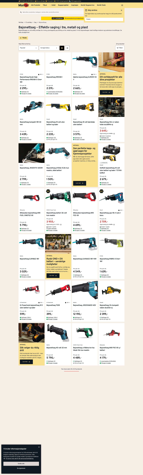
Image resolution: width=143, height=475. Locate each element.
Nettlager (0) (105, 138)
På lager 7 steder (106, 230)
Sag (35, 22)
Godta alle (21, 464)
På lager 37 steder (26, 139)
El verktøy (29, 22)
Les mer (104, 92)
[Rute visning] (62, 48)
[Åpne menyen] (122, 5)
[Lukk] (39, 447)
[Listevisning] (67, 48)
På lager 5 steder (53, 319)
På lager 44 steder (26, 230)
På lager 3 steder (106, 139)
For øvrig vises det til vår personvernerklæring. (20, 458)
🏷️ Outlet (52, 5)
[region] (21, 459)
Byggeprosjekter (63, 5)
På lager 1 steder (26, 184)
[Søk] (20, 12)
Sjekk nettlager (52, 228)
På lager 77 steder (106, 184)
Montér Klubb (101, 5)
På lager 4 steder (53, 230)
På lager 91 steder (26, 94)
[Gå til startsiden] (24, 5)
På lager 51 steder (80, 230)
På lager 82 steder (80, 94)
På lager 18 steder (80, 139)
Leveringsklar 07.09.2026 (55, 92)
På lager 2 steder (26, 277)
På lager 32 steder (53, 94)
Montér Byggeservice (87, 5)
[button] (28, 48)
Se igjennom (21, 468)
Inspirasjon (74, 5)
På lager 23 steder (26, 319)
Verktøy (21, 22)
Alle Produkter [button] (35, 5)
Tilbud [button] (45, 5)
